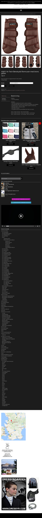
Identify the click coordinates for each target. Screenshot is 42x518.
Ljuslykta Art (7, 243)
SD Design (4, 401)
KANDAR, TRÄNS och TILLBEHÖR (8, 339)
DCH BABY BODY (5, 250)
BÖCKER (3, 350)
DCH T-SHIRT (4, 251)
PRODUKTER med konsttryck (9, 239)
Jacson (3, 387)
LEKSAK (2, 345)
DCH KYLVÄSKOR (5, 269)
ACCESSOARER (5, 323)
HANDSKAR (4, 324)
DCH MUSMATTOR (5, 272)
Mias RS (3, 394)
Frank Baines (4, 381)
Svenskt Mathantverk (6, 404)
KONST (3, 237)
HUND (2, 353)
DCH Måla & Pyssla (7, 283)
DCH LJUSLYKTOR (5, 264)
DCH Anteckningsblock (8, 280)
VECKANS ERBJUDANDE (6, 233)
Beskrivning (4, 95)
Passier (3, 398)
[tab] (5, 96)
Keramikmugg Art (8, 242)
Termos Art (7, 245)
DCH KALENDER (5, 232)
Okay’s (3, 395)
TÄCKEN (3, 343)
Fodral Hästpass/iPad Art (10, 247)
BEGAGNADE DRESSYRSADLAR (8, 296)
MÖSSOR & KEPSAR (6, 321)
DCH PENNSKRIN (5, 275)
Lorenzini (3, 393)
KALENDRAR (3, 349)
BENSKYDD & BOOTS (12, 90)
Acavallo (3, 362)
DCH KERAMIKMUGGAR (6, 253)
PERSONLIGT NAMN (6, 293)
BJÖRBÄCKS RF (4, 358)
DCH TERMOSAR (5, 259)
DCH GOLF (4, 290)
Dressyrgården (4, 372)
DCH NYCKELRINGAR (6, 277)
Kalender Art (7, 241)
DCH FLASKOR (5, 256)
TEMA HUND (4, 287)
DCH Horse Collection (6, 371)
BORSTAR (4, 334)
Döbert (3, 374)
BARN (2, 330)
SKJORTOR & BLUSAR (6, 316)
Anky (6, 90)
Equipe (3, 379)
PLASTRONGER (5, 314)
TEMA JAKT (4, 288)
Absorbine (4, 365)
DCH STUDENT (5, 292)
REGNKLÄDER (4, 320)
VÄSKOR (2, 307)
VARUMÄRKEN (4, 360)
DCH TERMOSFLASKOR (6, 257)
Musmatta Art (7, 246)
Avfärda (33, 2)
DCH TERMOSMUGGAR (6, 258)
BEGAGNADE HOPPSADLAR (7, 297)
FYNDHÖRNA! (3, 357)
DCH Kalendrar (6, 282)
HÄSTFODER (3, 346)
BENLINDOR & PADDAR (6, 342)
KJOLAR (3, 313)
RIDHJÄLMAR (3, 326)
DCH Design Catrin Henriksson (7, 361)
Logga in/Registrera (16, 7)
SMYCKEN (3, 310)
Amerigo (3, 366)
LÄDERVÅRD (4, 299)
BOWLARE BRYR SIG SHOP (7, 285)
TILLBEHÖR (4, 298)
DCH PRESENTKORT (6, 234)
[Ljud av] (37, 226)
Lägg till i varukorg (9, 85)
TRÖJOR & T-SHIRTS (6, 318)
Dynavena (4, 373)
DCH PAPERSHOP (5, 279)
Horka (3, 385)
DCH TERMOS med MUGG (7, 261)
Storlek (2, 83)
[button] (21, 216)
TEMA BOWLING (5, 289)
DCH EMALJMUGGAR (6, 252)
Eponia (3, 377)
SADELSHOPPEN (4, 294)
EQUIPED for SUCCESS (20, 90)
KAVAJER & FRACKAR (6, 315)
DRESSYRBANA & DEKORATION (7, 306)
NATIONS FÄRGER (4, 347)
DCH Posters (6, 284)
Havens (3, 384)
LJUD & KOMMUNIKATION (6, 332)
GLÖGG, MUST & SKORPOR (6, 355)
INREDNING (3, 305)
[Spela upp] (2, 226)
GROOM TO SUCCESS (5, 333)
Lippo (3, 392)
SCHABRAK (4, 340)
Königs (3, 390)
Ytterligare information (4, 99)
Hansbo (3, 383)
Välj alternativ (10, 143)
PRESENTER (3, 303)
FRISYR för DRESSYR (5, 309)
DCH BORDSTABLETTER (6, 263)
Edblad (3, 376)
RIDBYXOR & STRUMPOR (7, 325)
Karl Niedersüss (5, 389)
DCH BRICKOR (4, 262)
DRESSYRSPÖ (4, 329)
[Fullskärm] (39, 226)
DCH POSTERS (5, 248)
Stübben (3, 403)
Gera (3, 382)
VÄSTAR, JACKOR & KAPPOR (7, 319)
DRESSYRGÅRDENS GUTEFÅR (7, 354)
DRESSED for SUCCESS (5, 311)
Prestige (3, 400)
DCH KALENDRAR (5, 270)
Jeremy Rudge (4, 388)
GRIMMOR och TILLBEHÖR (7, 337)
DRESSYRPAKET (4, 301)
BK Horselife (4, 368)
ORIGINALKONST (7, 238)
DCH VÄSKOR (4, 268)
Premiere (3, 399)
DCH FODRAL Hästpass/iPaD (7, 273)
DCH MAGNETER (5, 278)
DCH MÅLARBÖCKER (6, 274)
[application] (21, 216)
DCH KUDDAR (4, 267)
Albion (3, 363)
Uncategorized (4, 405)
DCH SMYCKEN (5, 236)
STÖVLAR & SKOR (4, 328)
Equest (3, 378)
